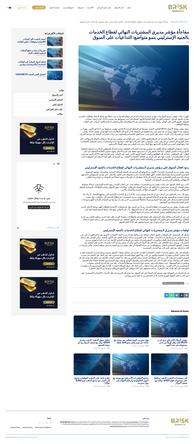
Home (184, 22)
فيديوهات (80, 8)
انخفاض (156, 154)
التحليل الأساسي (56, 100)
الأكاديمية (90, 8)
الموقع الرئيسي (68, 8)
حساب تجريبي (21, 8)
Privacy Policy (28, 427)
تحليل (129, 8)
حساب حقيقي (39, 8)
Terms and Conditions (43, 427)
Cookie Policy (15, 427)
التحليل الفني (57, 104)
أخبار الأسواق (119, 8)
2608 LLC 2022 (131, 422)
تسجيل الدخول (54, 8)
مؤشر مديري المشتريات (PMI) (173, 283)
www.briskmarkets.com (118, 426)
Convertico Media (10, 437)
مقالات (60, 114)
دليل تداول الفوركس (104, 8)
